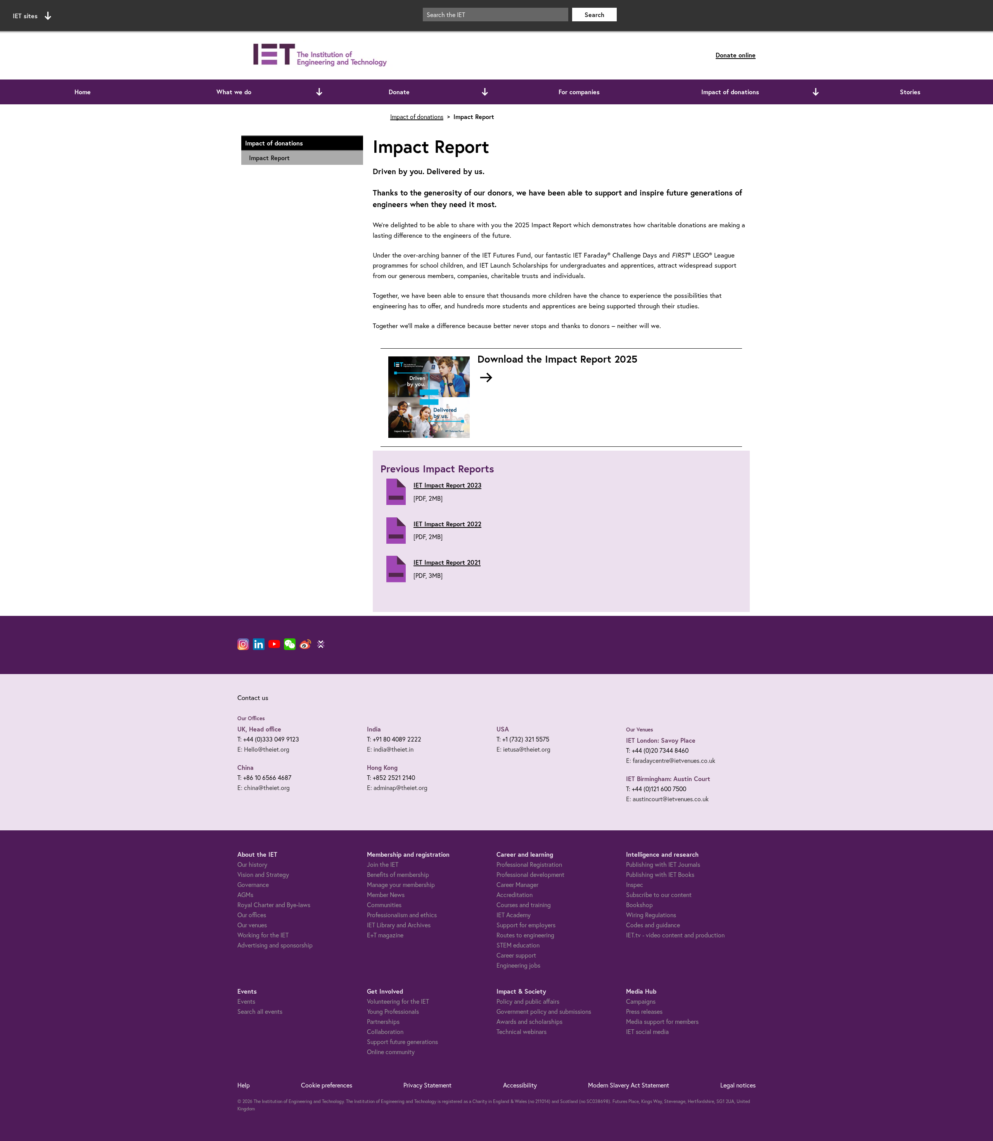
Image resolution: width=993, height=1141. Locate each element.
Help (243, 1085)
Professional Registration (529, 864)
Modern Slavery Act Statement (628, 1085)
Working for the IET (263, 935)
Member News (386, 894)
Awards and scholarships (529, 1021)
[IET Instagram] (243, 644)
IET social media (647, 1031)
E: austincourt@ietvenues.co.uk (667, 799)
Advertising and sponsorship (275, 945)
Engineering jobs (518, 965)
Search (594, 14)
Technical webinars (521, 1031)
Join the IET (382, 864)
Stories (910, 92)
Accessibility (520, 1085)
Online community (391, 1052)
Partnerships (383, 1021)
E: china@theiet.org (263, 787)
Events (246, 1001)
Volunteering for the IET (398, 1001)
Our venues (252, 925)
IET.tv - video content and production (675, 935)
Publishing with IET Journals (663, 864)
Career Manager (517, 884)
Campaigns (641, 1001)
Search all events (259, 1011)
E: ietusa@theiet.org (523, 749)
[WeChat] (290, 644)
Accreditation (514, 894)
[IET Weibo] (305, 644)
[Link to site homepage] (318, 55)
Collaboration (385, 1031)
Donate (399, 92)
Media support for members (662, 1021)
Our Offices (251, 718)
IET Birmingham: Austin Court (668, 778)
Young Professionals (393, 1011)
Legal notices (738, 1085)
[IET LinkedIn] (259, 644)
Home (82, 92)
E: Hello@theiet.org (263, 749)
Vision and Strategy (263, 874)
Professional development (530, 874)
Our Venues (639, 729)
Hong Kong (382, 767)
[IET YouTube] (274, 646)
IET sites (25, 16)
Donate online (736, 55)
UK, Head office (259, 729)
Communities (384, 905)
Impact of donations (730, 92)
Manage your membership (401, 884)
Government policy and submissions (543, 1011)
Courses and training (523, 905)
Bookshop (639, 905)
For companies (579, 92)
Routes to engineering (525, 935)
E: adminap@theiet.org (397, 787)
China (245, 767)
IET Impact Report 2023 (447, 485)
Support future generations (402, 1041)
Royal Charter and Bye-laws (273, 905)
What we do (233, 92)
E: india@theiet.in (390, 749)
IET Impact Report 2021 (447, 562)
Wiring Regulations (651, 915)
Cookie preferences (326, 1085)
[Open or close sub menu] (319, 92)
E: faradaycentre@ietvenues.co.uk (670, 760)
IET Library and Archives (399, 925)
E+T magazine (385, 935)
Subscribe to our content (659, 894)
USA (502, 729)
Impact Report (269, 158)
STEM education (518, 945)
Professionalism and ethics (402, 915)
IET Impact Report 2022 (447, 524)
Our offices (251, 915)
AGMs (245, 894)
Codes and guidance (653, 925)
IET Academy (513, 915)
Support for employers (525, 925)
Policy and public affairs (527, 1001)
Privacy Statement (427, 1085)
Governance (253, 884)
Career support (516, 955)
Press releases (644, 1011)
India (374, 729)
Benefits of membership (398, 874)
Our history (252, 864)
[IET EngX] (321, 644)
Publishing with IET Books (660, 874)
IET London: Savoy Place (660, 740)
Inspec (634, 884)
